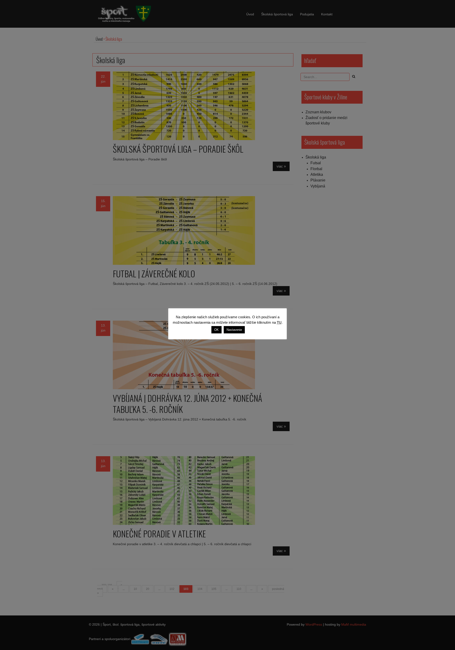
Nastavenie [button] (234, 330)
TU (279, 322)
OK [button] (216, 330)
